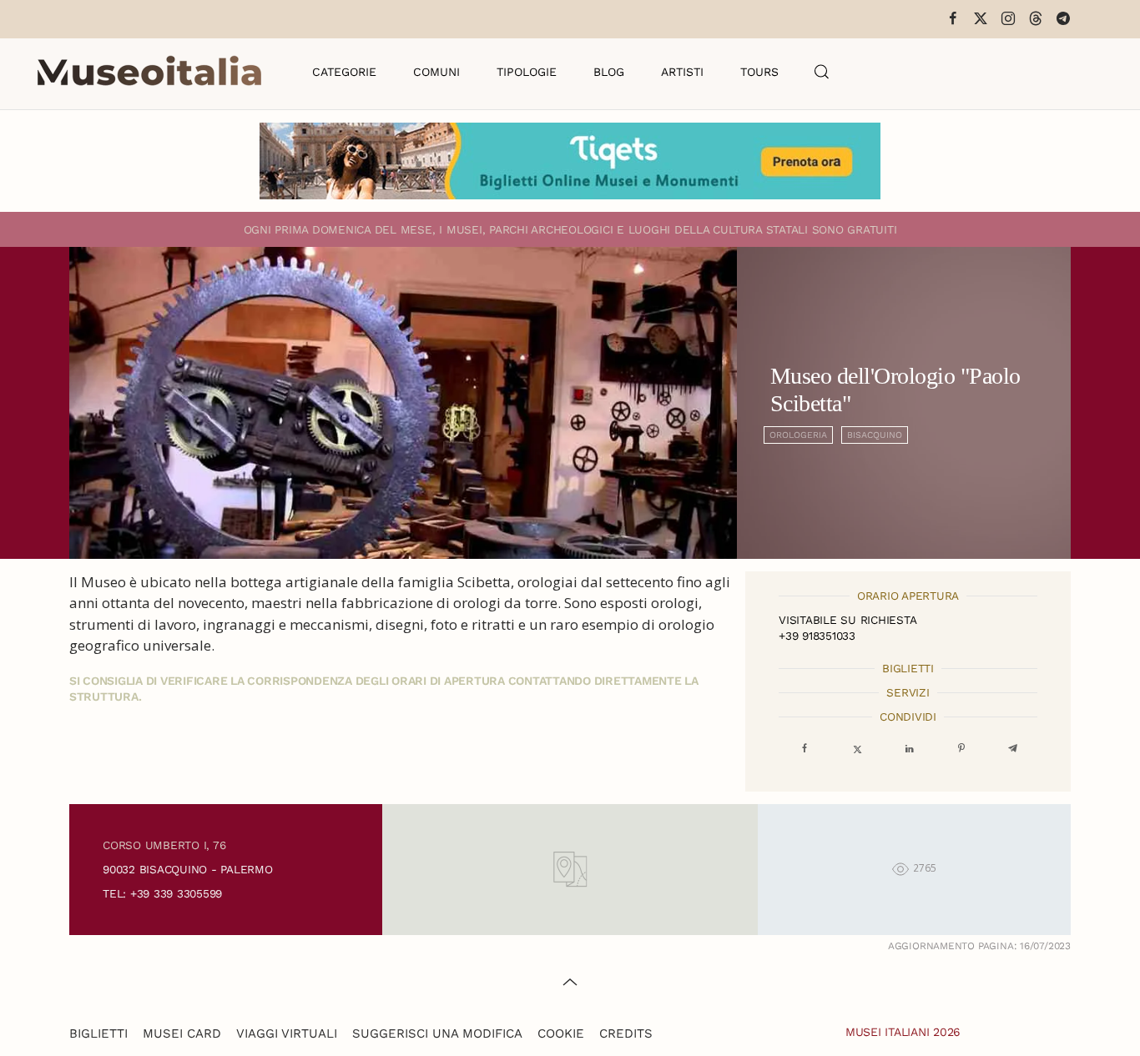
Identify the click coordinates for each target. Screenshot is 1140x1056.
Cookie (560, 1033)
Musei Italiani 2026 (903, 1031)
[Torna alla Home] (149, 71)
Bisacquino (874, 435)
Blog (608, 71)
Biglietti (98, 1033)
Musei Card (182, 1033)
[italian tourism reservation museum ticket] (570, 161)
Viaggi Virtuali (286, 1033)
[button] (822, 71)
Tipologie (527, 71)
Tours (759, 71)
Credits (626, 1033)
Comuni (436, 71)
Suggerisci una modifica (437, 1033)
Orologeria (798, 435)
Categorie (344, 71)
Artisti (682, 71)
